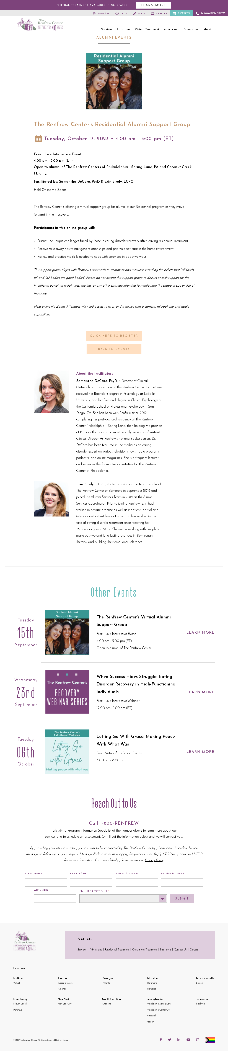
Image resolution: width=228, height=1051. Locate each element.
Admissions (171, 29)
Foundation (191, 29)
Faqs (124, 13)
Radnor (150, 1022)
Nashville (200, 1004)
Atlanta (106, 983)
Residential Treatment (117, 949)
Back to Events (114, 349)
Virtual (16, 983)
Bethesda (151, 989)
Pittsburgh (152, 1016)
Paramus (17, 1010)
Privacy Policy (62, 1040)
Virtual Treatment (147, 29)
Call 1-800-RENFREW (114, 823)
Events (184, 13)
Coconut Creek (65, 983)
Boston (199, 983)
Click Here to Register (114, 336)
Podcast (104, 13)
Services (106, 29)
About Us (209, 29)
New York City (64, 1004)
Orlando (62, 989)
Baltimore (152, 983)
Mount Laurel (20, 1004)
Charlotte (106, 1004)
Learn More (153, 5)
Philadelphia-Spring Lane (159, 1004)
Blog (142, 13)
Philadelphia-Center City (158, 1010)
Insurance (165, 949)
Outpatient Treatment (144, 949)
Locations (123, 29)
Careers (161, 13)
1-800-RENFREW (213, 13)
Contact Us (180, 949)
